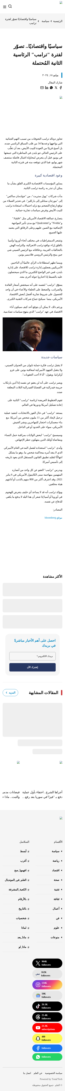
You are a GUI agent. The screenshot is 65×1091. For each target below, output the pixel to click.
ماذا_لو (24, 947)
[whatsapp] (51, 87)
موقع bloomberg (53, 517)
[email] (42, 87)
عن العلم (38, 1073)
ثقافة (56, 899)
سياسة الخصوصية (53, 1073)
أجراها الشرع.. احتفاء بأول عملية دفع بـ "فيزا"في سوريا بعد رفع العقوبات (42, 795)
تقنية (56, 889)
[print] (60, 87)
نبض (43, 974)
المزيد (12, 692)
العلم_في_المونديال (17, 880)
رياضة (56, 860)
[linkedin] (46, 87)
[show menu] (5, 7)
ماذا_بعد (23, 937)
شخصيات (22, 918)
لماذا (25, 928)
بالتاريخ (24, 909)
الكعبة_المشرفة (19, 890)
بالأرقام (23, 899)
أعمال (56, 908)
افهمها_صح (21, 870)
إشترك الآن (32, 667)
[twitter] (56, 87)
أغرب (24, 861)
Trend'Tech (57, 1079)
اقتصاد (55, 870)
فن (57, 918)
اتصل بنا (27, 1073)
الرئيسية (57, 21)
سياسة (45, 21)
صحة (56, 879)
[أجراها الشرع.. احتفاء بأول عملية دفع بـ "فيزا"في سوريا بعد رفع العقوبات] (41, 773)
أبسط (24, 851)
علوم (56, 927)
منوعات (55, 937)
